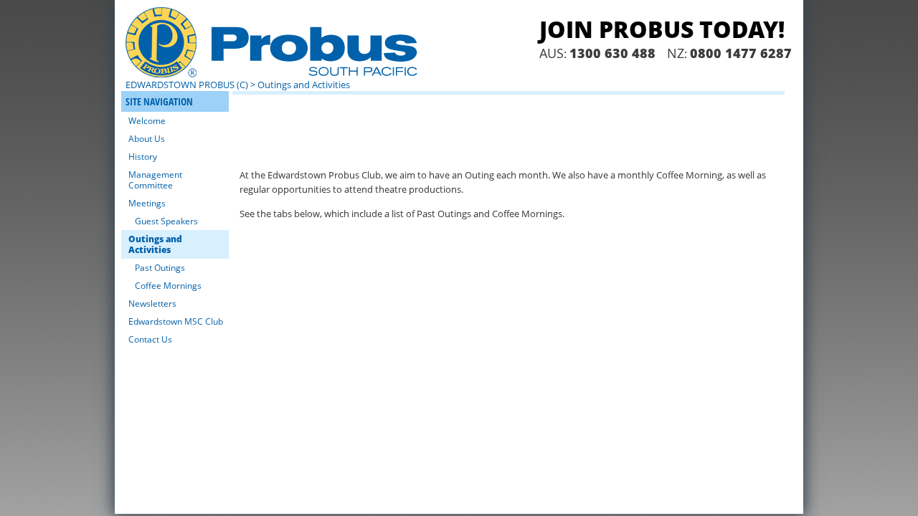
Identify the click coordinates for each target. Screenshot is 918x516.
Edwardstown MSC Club (175, 321)
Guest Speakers (166, 221)
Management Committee (155, 180)
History (142, 156)
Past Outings (160, 267)
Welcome (147, 120)
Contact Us (150, 339)
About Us (146, 138)
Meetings (147, 203)
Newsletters (152, 303)
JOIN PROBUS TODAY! (662, 29)
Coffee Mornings (168, 285)
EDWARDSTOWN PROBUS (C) (187, 84)
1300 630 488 (612, 53)
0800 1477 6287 (741, 53)
